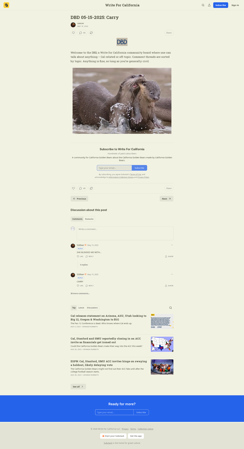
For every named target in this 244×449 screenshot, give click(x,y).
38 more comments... (80, 293)
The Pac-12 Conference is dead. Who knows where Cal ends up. (101, 323)
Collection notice (145, 429)
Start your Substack (114, 436)
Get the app (136, 436)
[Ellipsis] (172, 245)
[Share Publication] (209, 5)
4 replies (84, 264)
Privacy (125, 429)
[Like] (73, 33)
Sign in (235, 5)
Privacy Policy (143, 177)
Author (80, 248)
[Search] (203, 5)
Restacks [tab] (89, 219)
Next (164, 198)
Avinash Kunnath (90, 327)
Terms (133, 429)
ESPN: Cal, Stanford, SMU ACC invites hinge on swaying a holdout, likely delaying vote (109, 363)
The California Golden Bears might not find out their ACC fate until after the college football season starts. (107, 370)
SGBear (80, 23)
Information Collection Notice (121, 177)
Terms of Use (135, 174)
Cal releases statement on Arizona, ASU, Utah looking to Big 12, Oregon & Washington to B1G (108, 317)
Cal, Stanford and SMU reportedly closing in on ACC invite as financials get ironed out (106, 340)
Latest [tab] (81, 307)
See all (76, 386)
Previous (81, 198)
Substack (108, 443)
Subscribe (220, 5)
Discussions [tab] (92, 307)
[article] (122, 323)
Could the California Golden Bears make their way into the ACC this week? (106, 346)
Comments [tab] (77, 219)
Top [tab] (74, 307)
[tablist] (83, 219)
